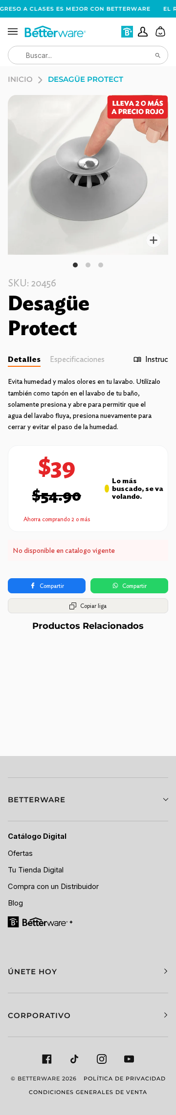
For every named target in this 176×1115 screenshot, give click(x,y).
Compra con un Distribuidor (53, 886)
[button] (88, 799)
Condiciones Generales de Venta (88, 1092)
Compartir (52, 585)
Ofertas (20, 853)
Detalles (24, 359)
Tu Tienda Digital (36, 870)
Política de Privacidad (125, 1078)
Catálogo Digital (37, 836)
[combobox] (88, 55)
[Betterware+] (41, 921)
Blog (15, 903)
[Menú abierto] (15, 32)
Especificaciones (77, 359)
